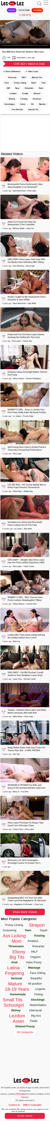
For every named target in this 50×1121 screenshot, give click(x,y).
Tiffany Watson (19, 604)
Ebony (18, 952)
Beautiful (36, 978)
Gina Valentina (18, 266)
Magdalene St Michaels (23, 904)
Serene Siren (32, 604)
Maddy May (28, 491)
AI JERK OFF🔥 (25, 15)
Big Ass (36, 1015)
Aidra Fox (30, 228)
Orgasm (35, 957)
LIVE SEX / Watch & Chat (29, 63)
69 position (35, 983)
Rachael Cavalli (30, 679)
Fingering (14, 973)
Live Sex (11, 10)
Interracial (35, 1010)
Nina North (28, 529)
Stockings (38, 999)
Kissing (39, 935)
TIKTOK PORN (23, 10)
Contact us (14, 1105)
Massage (34, 967)
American (12, 77)
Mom (17, 941)
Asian (18, 1021)
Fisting (38, 994)
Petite (33, 1021)
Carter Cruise (29, 566)
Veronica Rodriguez (33, 378)
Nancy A (16, 792)
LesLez (16, 3)
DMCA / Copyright (32, 1105)
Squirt (43, 930)
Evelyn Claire (18, 829)
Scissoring (9, 930)
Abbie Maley (18, 716)
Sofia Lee (16, 641)
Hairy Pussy (34, 962)
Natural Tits (37, 77)
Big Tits (16, 957)
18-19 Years (17, 989)
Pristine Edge (28, 416)
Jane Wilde (31, 303)
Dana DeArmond (13, 71)
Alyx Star (16, 754)
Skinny (16, 1010)
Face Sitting (37, 973)
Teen (6, 83)
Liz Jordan (17, 416)
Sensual (16, 978)
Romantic (38, 946)
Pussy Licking (20, 83)
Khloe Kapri (17, 491)
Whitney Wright (19, 228)
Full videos (37, 10)
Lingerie (40, 989)
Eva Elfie (24, 792)
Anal (14, 962)
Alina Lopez (33, 71)
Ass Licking (14, 936)
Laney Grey (17, 679)
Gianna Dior (27, 341)
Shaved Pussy (25, 1026)
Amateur (32, 941)
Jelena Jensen (18, 378)
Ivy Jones (18, 529)
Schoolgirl (14, 1005)
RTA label (21, 1094)
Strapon (37, 925)
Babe (33, 83)
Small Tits (12, 1000)
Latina (13, 968)
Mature (15, 984)
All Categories (25, 1032)
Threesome (16, 946)
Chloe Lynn (38, 904)
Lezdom (17, 1016)
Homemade (18, 994)
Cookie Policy (32, 1111)
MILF (24, 77)
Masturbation (38, 1005)
